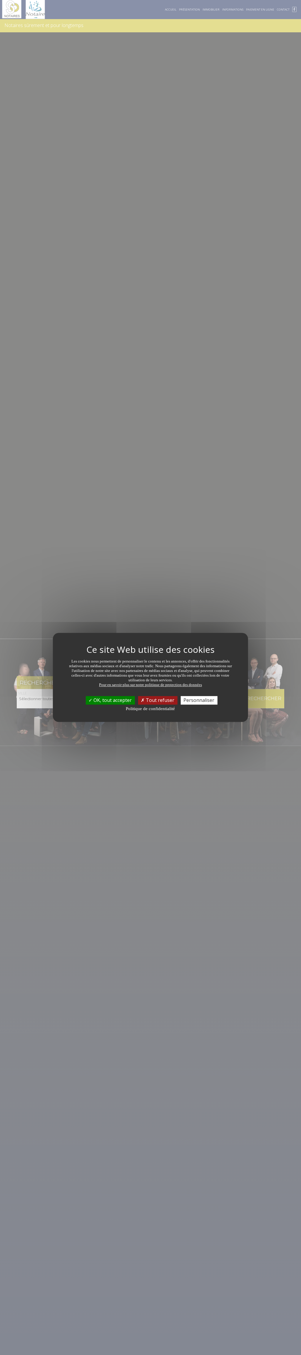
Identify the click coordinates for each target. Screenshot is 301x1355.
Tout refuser (159, 700)
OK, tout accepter (112, 700)
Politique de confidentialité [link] (150, 708)
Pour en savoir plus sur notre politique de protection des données (150, 684)
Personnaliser (198, 700)
